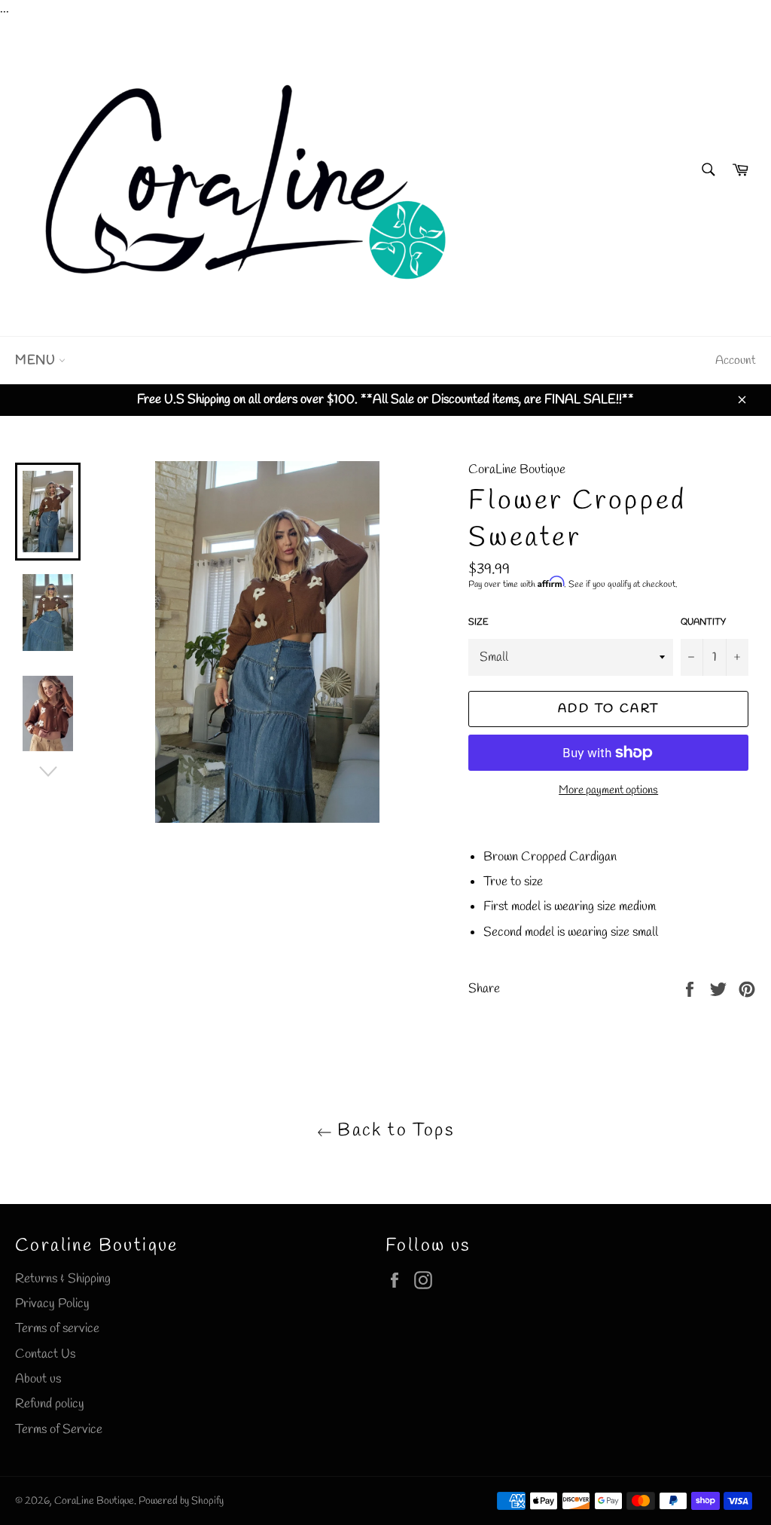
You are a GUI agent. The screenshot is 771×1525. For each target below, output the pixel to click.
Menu (37, 360)
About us (38, 1379)
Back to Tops (393, 1131)
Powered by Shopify (181, 1501)
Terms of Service (58, 1429)
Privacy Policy (52, 1304)
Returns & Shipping (63, 1279)
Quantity (703, 622)
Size (478, 622)
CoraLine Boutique (94, 1501)
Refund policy (49, 1404)
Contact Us (45, 1354)
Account (735, 360)
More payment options (608, 790)
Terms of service (57, 1328)
